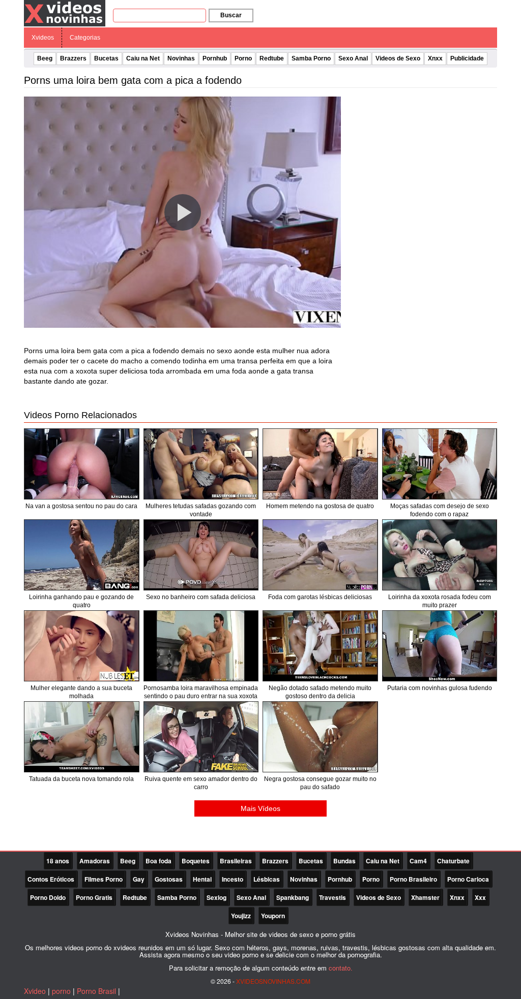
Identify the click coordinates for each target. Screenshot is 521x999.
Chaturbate (453, 860)
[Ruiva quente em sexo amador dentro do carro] (201, 737)
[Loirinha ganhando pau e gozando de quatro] (81, 555)
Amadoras (94, 860)
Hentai (202, 879)
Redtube (271, 58)
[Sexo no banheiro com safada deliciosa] (201, 555)
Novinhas (181, 58)
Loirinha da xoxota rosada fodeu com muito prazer (439, 601)
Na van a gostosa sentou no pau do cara (81, 506)
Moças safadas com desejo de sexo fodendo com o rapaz (439, 510)
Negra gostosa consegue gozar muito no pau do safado (320, 783)
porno (61, 991)
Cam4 (418, 860)
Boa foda (158, 860)
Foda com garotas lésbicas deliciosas (320, 597)
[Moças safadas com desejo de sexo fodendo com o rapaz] (440, 464)
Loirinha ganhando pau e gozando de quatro (81, 601)
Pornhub (214, 58)
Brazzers (73, 58)
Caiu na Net (143, 58)
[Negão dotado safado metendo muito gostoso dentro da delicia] (320, 646)
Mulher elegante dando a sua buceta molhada (81, 692)
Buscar (231, 15)
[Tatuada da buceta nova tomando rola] (81, 737)
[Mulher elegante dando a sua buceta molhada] (81, 646)
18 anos (57, 860)
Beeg (44, 58)
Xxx (480, 897)
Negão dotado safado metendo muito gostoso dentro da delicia (320, 692)
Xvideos (43, 37)
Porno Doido (48, 897)
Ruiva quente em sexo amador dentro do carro (200, 783)
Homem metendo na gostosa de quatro (320, 506)
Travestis (332, 897)
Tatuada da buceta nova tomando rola (81, 779)
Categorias (85, 37)
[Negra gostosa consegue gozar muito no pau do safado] (320, 737)
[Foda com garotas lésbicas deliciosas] (320, 555)
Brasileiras (236, 860)
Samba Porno (311, 58)
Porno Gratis (94, 897)
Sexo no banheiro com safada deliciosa (200, 597)
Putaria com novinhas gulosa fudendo (439, 688)
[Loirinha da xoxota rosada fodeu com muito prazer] (440, 555)
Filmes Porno (103, 879)
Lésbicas (266, 879)
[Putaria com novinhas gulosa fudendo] (440, 646)
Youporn (273, 915)
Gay (138, 879)
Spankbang (292, 897)
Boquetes (196, 860)
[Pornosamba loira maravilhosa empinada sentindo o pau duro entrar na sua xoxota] (201, 646)
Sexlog (216, 897)
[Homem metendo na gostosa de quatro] (320, 464)
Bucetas (106, 58)
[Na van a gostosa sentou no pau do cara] (81, 464)
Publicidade (467, 58)
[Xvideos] (64, 12)
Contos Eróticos (50, 879)
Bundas (344, 860)
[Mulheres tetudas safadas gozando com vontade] (201, 464)
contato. (341, 968)
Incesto (232, 879)
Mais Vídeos (260, 808)
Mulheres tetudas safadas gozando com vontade (201, 510)
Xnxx (435, 58)
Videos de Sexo (397, 58)
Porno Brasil (96, 991)
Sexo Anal (353, 58)
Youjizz (241, 915)
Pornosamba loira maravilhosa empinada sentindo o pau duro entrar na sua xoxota (200, 692)
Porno (243, 58)
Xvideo (35, 991)
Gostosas (169, 879)
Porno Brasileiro (413, 879)
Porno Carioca (468, 879)
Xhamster (425, 897)
